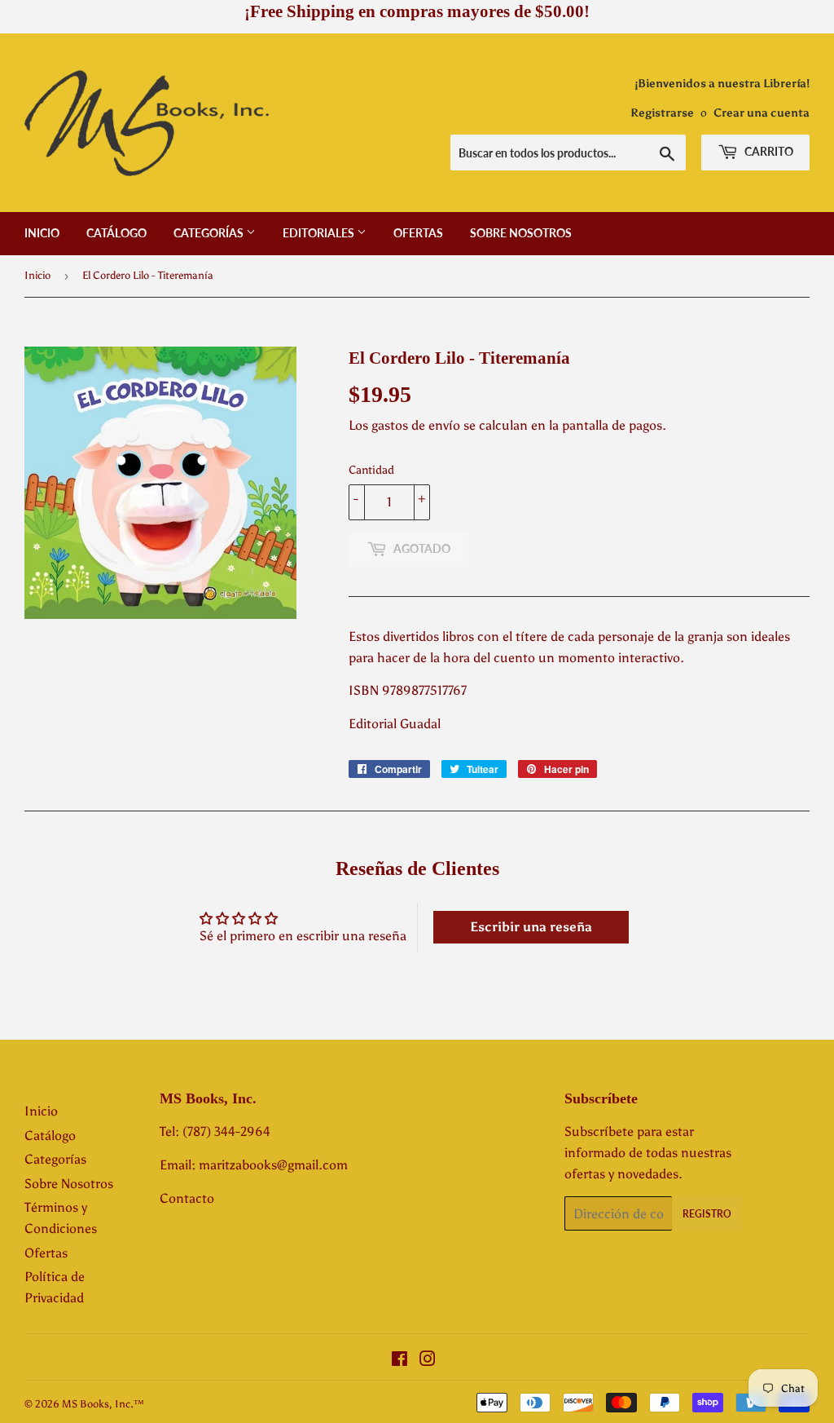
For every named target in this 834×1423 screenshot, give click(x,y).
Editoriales (320, 233)
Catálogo (116, 233)
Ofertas (418, 233)
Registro (707, 1214)
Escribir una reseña (531, 927)
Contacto (187, 1198)
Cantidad (371, 470)
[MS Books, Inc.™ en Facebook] (399, 1360)
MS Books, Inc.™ (103, 1404)
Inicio (41, 233)
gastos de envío (415, 425)
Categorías (209, 233)
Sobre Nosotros (521, 233)
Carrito (767, 151)
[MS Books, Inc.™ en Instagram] (427, 1360)
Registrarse (662, 113)
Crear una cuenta (761, 113)
